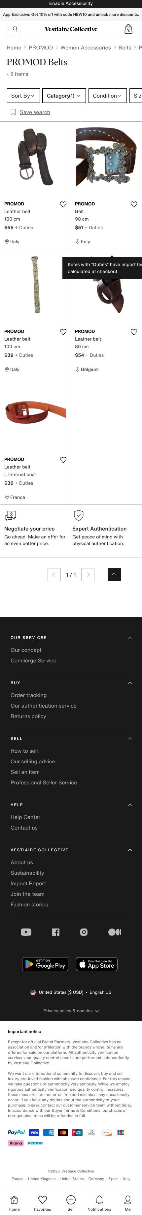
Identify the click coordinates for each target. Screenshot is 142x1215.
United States (72, 1178)
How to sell (24, 751)
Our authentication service (44, 706)
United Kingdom (42, 1178)
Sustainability (27, 873)
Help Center (25, 817)
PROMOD (41, 47)
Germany (96, 1178)
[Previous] (54, 574)
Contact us (24, 828)
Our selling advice (33, 761)
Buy (15, 683)
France (17, 1178)
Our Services (29, 638)
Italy (126, 1178)
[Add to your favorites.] (63, 204)
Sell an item (25, 772)
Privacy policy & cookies (68, 1011)
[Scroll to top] (114, 574)
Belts (125, 47)
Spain (114, 1178)
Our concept (26, 650)
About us (22, 862)
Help (17, 805)
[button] (128, 29)
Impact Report (28, 883)
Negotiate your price (29, 528)
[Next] (87, 574)
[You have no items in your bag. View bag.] (128, 29)
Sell (17, 739)
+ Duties (24, 227)
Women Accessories (85, 47)
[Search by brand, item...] (13, 29)
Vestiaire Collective (40, 850)
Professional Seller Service (44, 782)
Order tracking (29, 695)
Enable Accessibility (71, 3)
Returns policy (28, 716)
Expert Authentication (99, 528)
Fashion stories (29, 904)
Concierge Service (33, 660)
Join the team (28, 894)
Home (14, 47)
